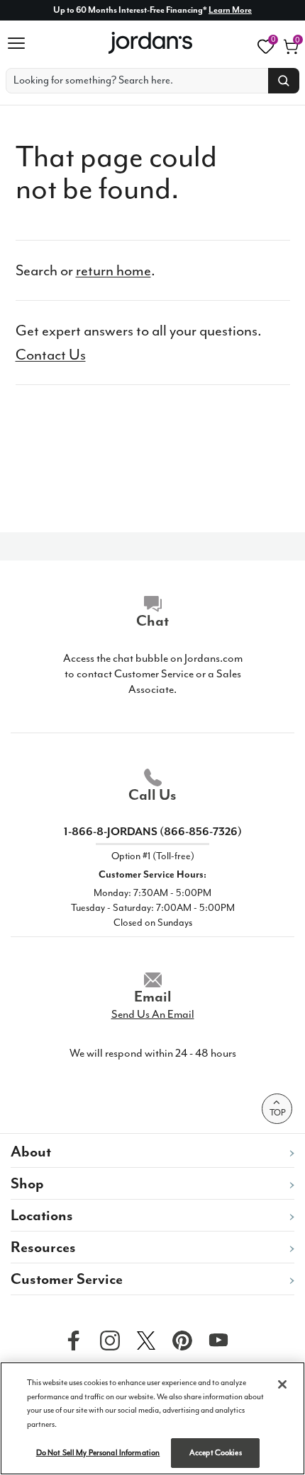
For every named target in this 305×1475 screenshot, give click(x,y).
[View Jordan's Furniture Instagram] (106, 1339)
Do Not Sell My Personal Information (98, 1452)
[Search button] (283, 80)
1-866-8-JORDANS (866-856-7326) (153, 832)
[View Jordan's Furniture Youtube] (214, 1339)
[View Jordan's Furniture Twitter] (142, 1339)
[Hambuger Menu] (21, 43)
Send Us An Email (152, 1014)
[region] (152, 1418)
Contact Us (51, 354)
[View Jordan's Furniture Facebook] (70, 1339)
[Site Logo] (151, 43)
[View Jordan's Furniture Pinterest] (178, 1339)
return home (113, 270)
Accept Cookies (215, 1452)
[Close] (282, 1384)
